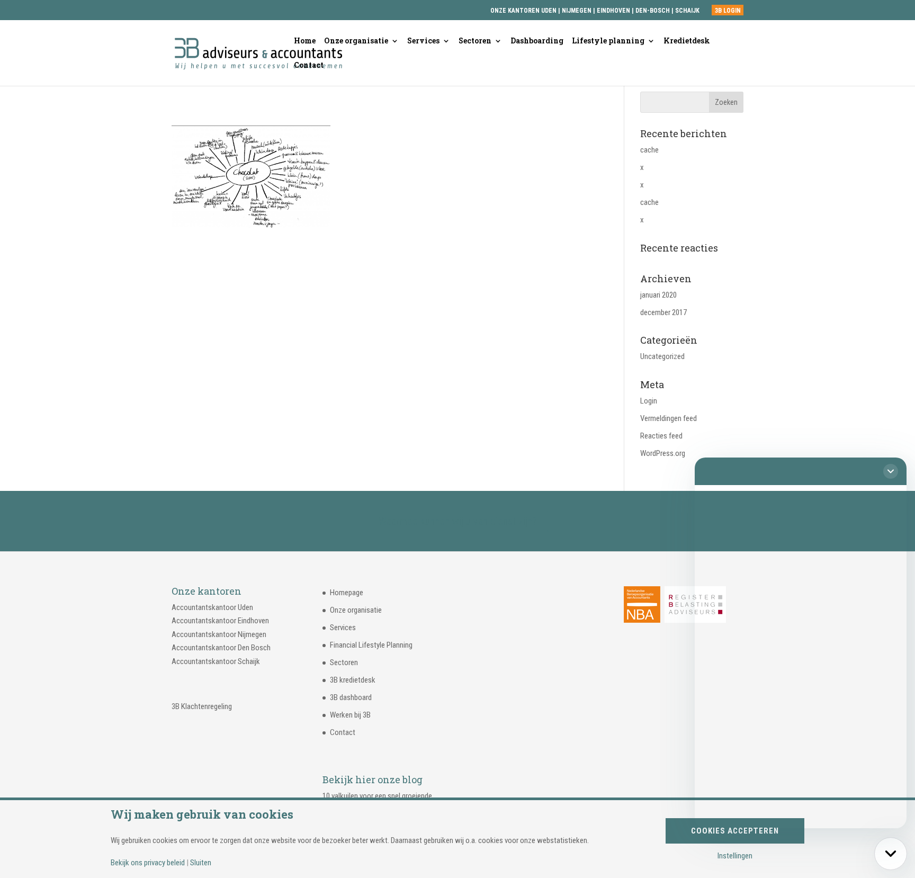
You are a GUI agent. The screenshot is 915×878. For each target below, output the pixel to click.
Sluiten (200, 863)
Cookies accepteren (735, 831)
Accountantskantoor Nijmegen (219, 634)
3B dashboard (351, 697)
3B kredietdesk (352, 680)
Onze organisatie (356, 41)
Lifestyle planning (608, 41)
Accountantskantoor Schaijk (216, 661)
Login (648, 401)
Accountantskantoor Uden (212, 607)
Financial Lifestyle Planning (371, 645)
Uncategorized (662, 356)
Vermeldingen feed (668, 418)
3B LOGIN (728, 10)
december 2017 (663, 312)
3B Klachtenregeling (202, 706)
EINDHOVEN (613, 10)
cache (649, 150)
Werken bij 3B (350, 715)
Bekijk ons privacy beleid (148, 863)
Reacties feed (661, 436)
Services (423, 41)
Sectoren (475, 41)
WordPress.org (662, 453)
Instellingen (734, 856)
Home (305, 41)
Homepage (346, 592)
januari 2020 (658, 295)
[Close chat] (890, 471)
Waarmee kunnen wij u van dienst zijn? (458, 521)
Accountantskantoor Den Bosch (221, 647)
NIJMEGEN (576, 10)
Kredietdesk (686, 41)
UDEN (549, 10)
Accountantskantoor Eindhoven (220, 620)
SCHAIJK (687, 10)
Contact (309, 65)
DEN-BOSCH (653, 10)
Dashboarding (536, 41)
